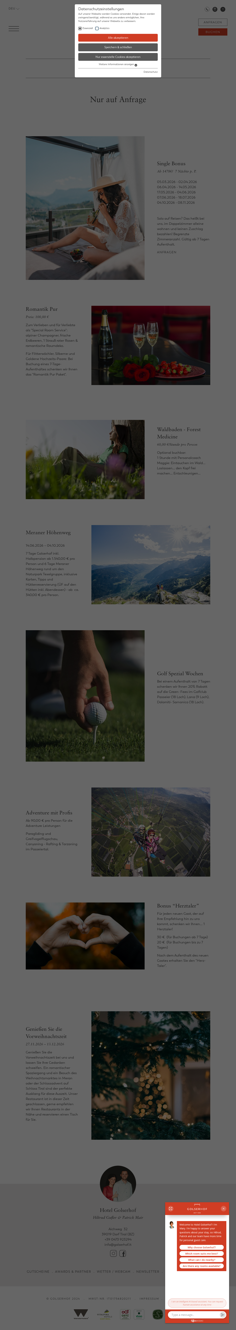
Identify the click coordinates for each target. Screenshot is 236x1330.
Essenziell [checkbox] (88, 28)
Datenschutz (151, 71)
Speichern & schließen (118, 47)
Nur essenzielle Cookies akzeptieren (118, 57)
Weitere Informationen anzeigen (117, 64)
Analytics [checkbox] (104, 28)
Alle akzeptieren (118, 37)
